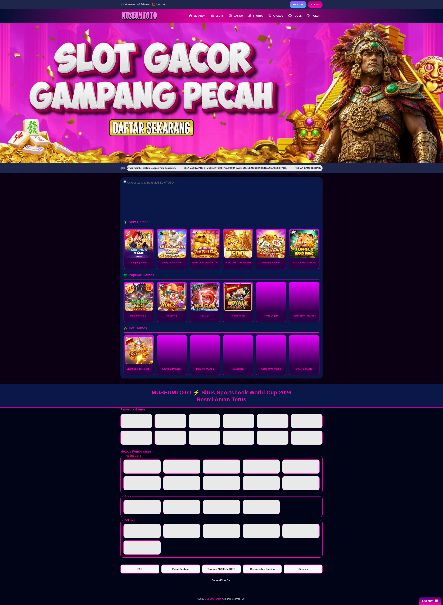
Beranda (199, 15)
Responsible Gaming (262, 569)
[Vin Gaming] (221, 589)
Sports (258, 15)
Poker (316, 15)
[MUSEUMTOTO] (139, 15)
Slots (219, 15)
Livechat (160, 4)
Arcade (278, 15)
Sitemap (303, 569)
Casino (238, 15)
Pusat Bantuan (180, 569)
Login (315, 4)
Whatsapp (130, 4)
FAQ (139, 569)
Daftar (298, 4)
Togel (297, 15)
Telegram (145, 4)
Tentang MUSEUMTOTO (221, 569)
